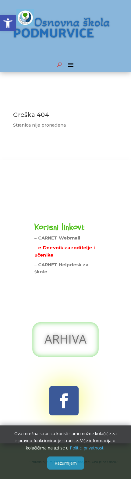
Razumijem (66, 463)
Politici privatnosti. (87, 448)
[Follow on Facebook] (64, 400)
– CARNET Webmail (57, 238)
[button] (8, 23)
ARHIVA (65, 339)
